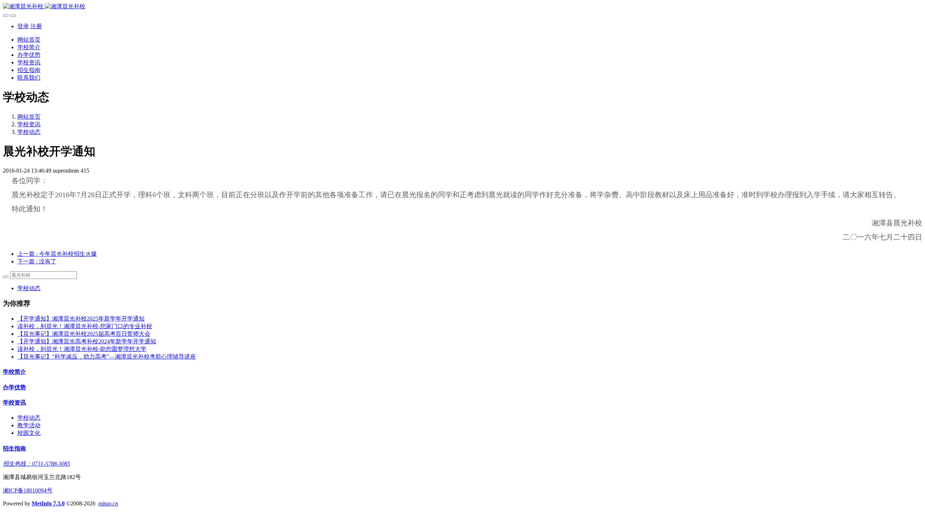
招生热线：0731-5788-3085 (36, 464)
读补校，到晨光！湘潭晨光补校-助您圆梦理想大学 (81, 349)
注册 (36, 26)
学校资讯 (28, 124)
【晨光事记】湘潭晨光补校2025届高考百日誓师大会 (83, 334)
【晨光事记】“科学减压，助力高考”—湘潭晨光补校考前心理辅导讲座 (106, 356)
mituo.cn (108, 503)
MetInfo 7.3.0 (48, 503)
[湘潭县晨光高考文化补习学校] (462, 6)
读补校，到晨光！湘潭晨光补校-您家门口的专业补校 (84, 326)
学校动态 (28, 132)
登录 (23, 26)
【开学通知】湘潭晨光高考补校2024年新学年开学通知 (86, 341)
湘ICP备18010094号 (27, 490)
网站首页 (28, 40)
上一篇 (57, 254)
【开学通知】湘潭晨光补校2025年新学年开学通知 (81, 318)
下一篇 (36, 261)
